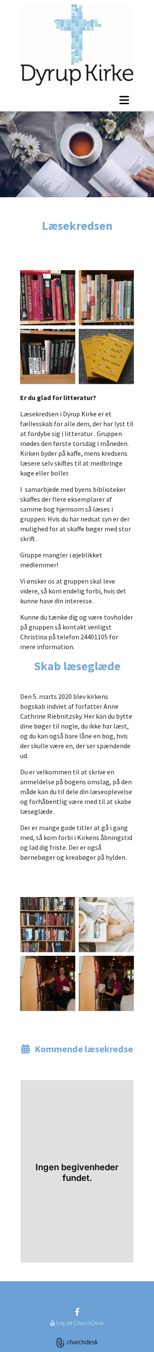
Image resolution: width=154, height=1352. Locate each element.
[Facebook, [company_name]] (77, 1311)
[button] (77, 99)
